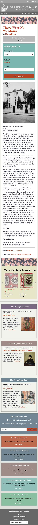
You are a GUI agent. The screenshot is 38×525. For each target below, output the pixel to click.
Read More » (12, 330)
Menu (5, 13)
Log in (19, 514)
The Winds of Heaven (9, 291)
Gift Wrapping (8, 51)
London (18, 254)
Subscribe (32, 429)
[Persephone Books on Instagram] (2, 2)
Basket (32, 13)
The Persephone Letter (20, 380)
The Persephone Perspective (20, 343)
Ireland (13, 254)
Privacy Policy (19, 519)
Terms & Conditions (19, 517)
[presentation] (2, 283)
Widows (24, 254)
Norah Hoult (10, 34)
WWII (29, 254)
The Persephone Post (20, 306)
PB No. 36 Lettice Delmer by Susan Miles (17, 350)
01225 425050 (31, 1)
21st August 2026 (8, 315)
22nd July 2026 (8, 389)
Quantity (7, 66)
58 (16, 40)
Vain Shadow (24, 290)
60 (21, 40)
